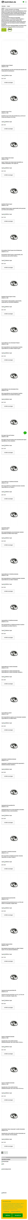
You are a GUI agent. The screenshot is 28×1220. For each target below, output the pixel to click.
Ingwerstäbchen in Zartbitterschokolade (10, 481)
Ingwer (3, 8)
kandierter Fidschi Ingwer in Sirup (8, 296)
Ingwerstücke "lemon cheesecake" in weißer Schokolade (13, 1129)
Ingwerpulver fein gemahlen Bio (8, 805)
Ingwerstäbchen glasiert (7, 712)
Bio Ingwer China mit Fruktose (8, 435)
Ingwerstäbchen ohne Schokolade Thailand (10, 342)
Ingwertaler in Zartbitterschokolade (9, 759)
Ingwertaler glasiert (5, 527)
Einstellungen (6, 1211)
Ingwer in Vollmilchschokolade (8, 1082)
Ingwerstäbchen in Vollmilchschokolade (10, 574)
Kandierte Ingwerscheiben (7, 944)
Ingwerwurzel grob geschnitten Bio (9, 990)
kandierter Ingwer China (6, 111)
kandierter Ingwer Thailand (7, 65)
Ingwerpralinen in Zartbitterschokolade (10, 620)
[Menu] (26, 2)
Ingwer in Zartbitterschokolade (8, 1036)
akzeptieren (18, 1215)
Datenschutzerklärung (15, 1211)
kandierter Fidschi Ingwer (7, 204)
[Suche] (19, 2)
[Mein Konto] (21, 2)
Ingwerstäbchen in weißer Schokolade (9, 666)
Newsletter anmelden (6, 1159)
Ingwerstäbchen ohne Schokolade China (10, 389)
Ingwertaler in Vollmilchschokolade (9, 851)
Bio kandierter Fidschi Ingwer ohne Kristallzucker (12, 250)
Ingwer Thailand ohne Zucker (8, 157)
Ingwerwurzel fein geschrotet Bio (8, 897)
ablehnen (7, 1215)
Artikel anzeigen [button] (8, 82)
